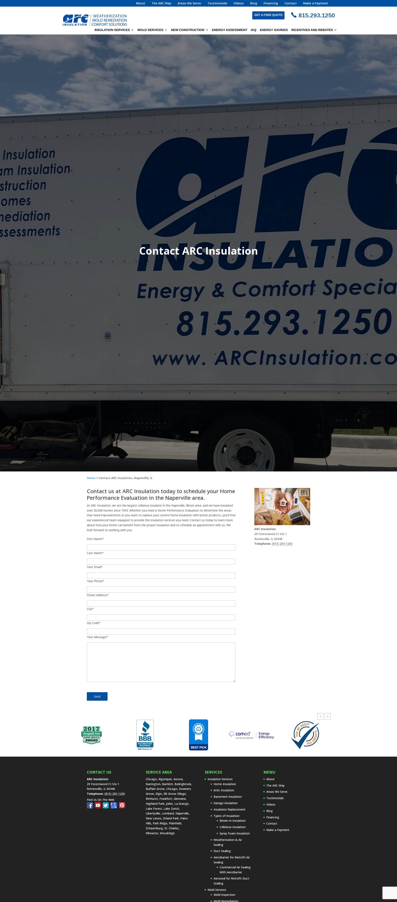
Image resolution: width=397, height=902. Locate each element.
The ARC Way (161, 3)
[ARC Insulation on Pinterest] (122, 807)
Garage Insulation (226, 803)
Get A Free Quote (268, 15)
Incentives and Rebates (312, 30)
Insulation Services (112, 30)
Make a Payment (315, 3)
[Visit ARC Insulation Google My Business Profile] (114, 807)
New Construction (187, 30)
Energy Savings (274, 30)
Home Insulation (225, 784)
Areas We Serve (189, 3)
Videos (239, 3)
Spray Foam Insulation (235, 833)
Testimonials (217, 3)
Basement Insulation (228, 797)
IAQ (253, 30)
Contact (291, 3)
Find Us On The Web (100, 800)
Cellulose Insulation (233, 827)
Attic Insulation (224, 790)
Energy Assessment (229, 30)
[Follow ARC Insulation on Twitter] (106, 807)
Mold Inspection (224, 895)
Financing (271, 3)
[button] (328, 716)
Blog (253, 3)
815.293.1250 (317, 15)
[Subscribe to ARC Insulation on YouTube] (99, 807)
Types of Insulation (226, 816)
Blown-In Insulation (233, 820)
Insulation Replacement (229, 809)
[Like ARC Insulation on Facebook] (91, 807)
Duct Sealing (222, 851)
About (140, 3)
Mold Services (150, 30)
